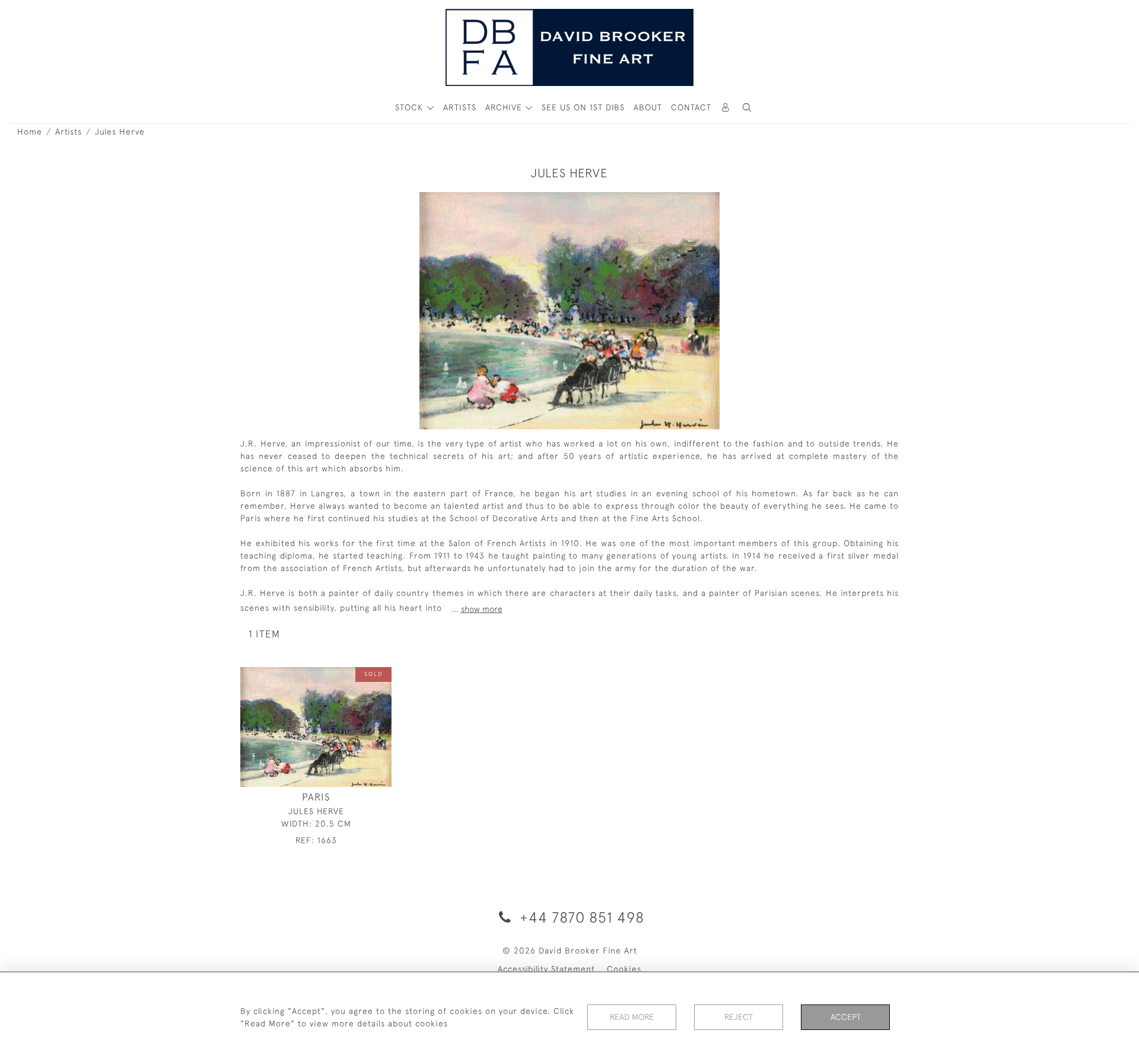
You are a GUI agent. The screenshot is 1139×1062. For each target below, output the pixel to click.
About (648, 107)
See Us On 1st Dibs (583, 107)
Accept (846, 1017)
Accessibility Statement (546, 969)
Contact (691, 107)
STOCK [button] (410, 107)
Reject (738, 1017)
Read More (632, 1017)
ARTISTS (459, 107)
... (476, 609)
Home (29, 131)
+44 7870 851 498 (580, 917)
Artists (68, 131)
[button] (747, 107)
